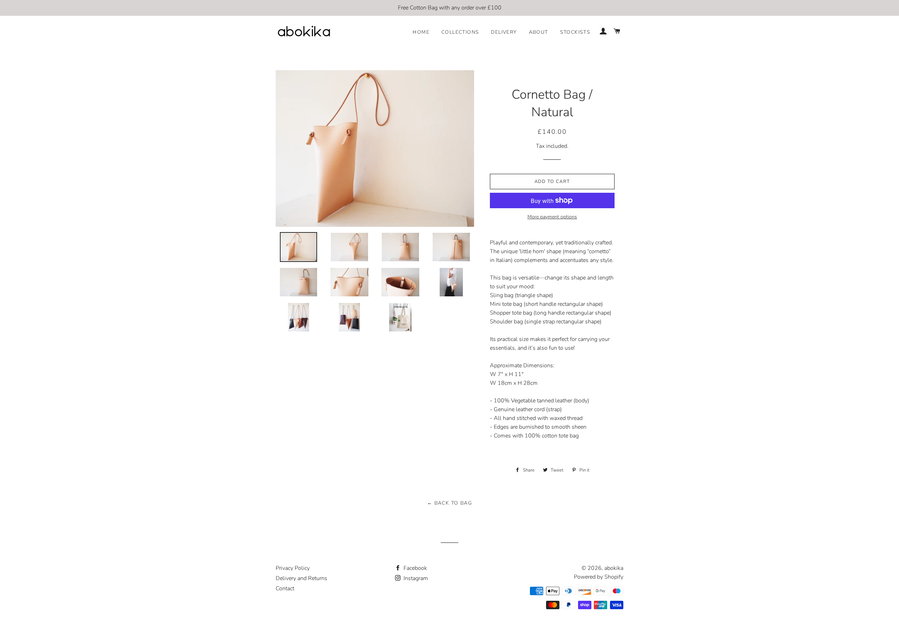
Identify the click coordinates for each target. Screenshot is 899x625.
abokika (613, 568)
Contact (285, 588)
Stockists (575, 32)
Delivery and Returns (301, 578)
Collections (460, 32)
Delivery (504, 32)
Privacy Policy (293, 568)
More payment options (552, 216)
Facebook (414, 568)
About (538, 32)
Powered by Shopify (598, 577)
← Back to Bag (449, 503)
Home (421, 32)
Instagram (415, 578)
